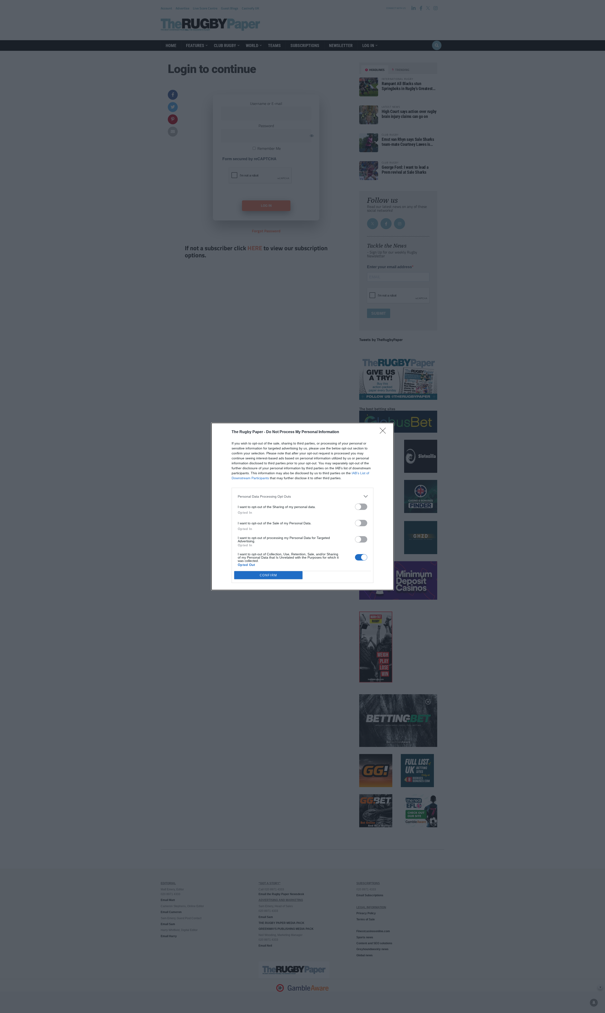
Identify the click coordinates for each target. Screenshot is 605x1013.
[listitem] (302, 496)
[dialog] (302, 506)
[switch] (361, 507)
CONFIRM (268, 575)
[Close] (384, 432)
